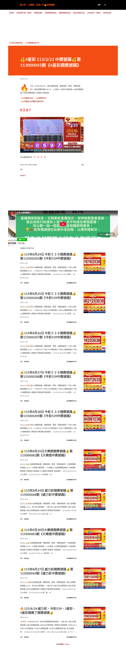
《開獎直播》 (38, 13)
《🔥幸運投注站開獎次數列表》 (32, 101)
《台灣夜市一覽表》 (94, 13)
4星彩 (26, 164)
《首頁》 (11, 13)
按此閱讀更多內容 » (72, 283)
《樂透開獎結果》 (50, 13)
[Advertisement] (59, 28)
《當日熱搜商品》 (79, 13)
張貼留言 (23, 175)
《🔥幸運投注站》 (27, 98)
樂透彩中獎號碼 (33, 164)
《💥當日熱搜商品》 (16, 43)
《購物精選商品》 (65, 13)
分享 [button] (82, 164)
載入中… (11, 246)
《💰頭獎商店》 (41, 98)
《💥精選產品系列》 (32, 43)
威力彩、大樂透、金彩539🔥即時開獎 (37, 5)
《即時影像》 (107, 13)
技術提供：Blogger (64, 644)
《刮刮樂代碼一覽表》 (24, 13)
